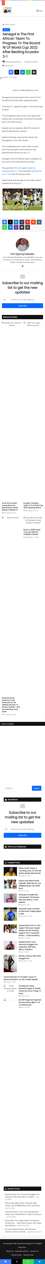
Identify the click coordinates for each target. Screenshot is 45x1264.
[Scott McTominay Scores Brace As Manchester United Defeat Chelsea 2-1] (12, 411)
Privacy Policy (17, 1255)
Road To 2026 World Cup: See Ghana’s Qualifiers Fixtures (32, 532)
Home (6, 24)
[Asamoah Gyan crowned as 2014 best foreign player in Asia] (10, 914)
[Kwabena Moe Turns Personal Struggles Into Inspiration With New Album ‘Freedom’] (10, 945)
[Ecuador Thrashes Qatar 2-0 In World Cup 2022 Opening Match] (33, 411)
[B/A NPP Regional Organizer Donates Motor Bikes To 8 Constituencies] (10, 1088)
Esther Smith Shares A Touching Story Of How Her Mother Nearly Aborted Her (30, 870)
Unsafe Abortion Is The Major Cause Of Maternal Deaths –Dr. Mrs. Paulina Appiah (21, 978)
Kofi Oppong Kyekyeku (13, 62)
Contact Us (34, 1251)
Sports (12, 24)
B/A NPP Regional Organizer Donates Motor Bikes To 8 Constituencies (30, 1002)
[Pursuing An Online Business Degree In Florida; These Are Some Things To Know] (10, 989)
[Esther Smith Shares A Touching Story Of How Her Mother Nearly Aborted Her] (10, 871)
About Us (9, 1251)
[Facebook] (11, 72)
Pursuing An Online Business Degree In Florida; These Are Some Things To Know (30, 990)
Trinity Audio (25, 90)
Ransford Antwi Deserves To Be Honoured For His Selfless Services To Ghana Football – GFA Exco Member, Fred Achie (11, 705)
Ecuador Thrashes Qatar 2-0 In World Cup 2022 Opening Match (33, 505)
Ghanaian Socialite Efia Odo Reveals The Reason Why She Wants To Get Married (29, 898)
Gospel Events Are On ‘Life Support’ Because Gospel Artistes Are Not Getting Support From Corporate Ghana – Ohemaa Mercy (29, 930)
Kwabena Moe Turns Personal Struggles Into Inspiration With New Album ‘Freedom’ (28, 946)
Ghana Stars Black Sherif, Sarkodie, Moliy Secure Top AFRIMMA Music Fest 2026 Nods (30, 884)
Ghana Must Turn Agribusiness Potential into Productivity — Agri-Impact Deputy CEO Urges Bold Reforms (23, 1223)
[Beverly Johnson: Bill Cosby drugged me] (10, 963)
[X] (16, 72)
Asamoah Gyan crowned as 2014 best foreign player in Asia (30, 911)
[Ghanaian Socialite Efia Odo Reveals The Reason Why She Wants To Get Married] (10, 898)
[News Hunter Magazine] (6, 10)
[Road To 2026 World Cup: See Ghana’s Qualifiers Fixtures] (33, 521)
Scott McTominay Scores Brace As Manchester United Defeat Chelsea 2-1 (10, 506)
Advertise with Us (22, 1251)
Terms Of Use (28, 1255)
